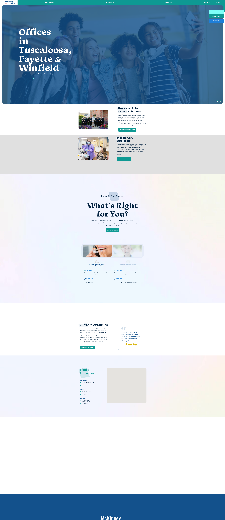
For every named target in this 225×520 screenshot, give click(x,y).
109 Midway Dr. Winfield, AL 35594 (86, 401)
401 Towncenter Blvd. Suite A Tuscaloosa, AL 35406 (88, 383)
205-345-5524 (85, 385)
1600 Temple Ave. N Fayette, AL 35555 (86, 392)
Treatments (168, 2)
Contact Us (207, 2)
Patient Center (110, 2)
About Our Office (49, 2)
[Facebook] (217, 102)
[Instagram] (220, 102)
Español (218, 2)
